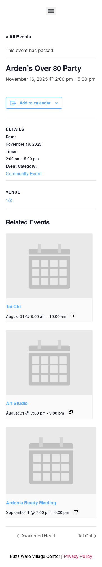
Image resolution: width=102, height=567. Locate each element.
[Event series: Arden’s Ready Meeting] (76, 511)
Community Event (23, 173)
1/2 (9, 200)
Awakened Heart (37, 535)
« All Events (18, 36)
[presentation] (49, 266)
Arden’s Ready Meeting (31, 502)
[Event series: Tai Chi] (73, 315)
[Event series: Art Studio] (71, 412)
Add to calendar (35, 103)
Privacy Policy (78, 556)
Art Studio (17, 403)
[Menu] (51, 11)
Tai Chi (13, 306)
